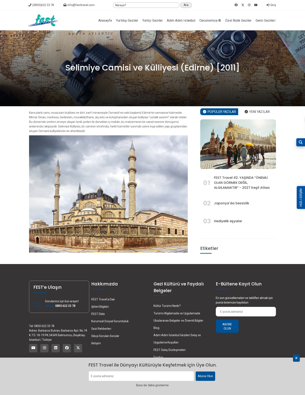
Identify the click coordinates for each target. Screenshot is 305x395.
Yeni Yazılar (259, 112)
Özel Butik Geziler (238, 20)
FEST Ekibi (98, 314)
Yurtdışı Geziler (127, 20)
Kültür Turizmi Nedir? (167, 305)
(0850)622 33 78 (43, 5)
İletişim (96, 343)
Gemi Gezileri (265, 20)
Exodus (158, 357)
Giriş (273, 5)
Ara (186, 5)
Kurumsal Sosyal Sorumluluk (110, 321)
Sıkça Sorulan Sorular (105, 336)
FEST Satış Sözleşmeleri (169, 350)
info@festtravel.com (81, 5)
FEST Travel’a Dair (103, 299)
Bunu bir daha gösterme (152, 385)
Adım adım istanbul (181, 20)
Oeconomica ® (210, 20)
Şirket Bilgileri (100, 306)
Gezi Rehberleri (101, 328)
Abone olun (227, 326)
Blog (156, 328)
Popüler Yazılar (221, 112)
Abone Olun (205, 376)
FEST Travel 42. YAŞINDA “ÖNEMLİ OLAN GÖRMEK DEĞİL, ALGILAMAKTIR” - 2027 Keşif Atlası (242, 182)
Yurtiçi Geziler (152, 20)
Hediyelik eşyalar (228, 221)
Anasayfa (105, 20)
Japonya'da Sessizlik (231, 203)
